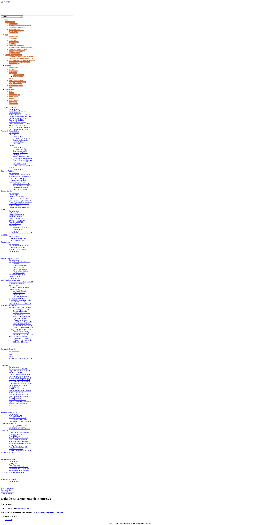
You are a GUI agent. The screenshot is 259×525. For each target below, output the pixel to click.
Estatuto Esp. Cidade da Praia (18, 198)
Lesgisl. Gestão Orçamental (22, 324)
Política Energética (15, 398)
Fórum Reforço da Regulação (18, 467)
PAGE (11, 356)
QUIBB (11, 78)
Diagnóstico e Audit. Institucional (19, 262)
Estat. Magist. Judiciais (20, 153)
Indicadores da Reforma (8, 479)
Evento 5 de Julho (13, 33)
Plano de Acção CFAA (20, 331)
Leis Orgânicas (14, 278)
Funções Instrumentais (20, 269)
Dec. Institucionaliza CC (21, 296)
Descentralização (6, 191)
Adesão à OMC (14, 387)
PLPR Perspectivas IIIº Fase (18, 389)
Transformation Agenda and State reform (19, 62)
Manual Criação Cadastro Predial (19, 175)
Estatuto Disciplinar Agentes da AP (20, 441)
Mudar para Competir (16, 372)
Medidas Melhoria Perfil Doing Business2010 (20, 47)
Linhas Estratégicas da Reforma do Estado (20, 25)
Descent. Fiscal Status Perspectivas (20, 207)
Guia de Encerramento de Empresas (48, 512)
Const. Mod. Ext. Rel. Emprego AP (20, 432)
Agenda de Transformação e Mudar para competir (22, 60)
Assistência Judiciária (20, 227)
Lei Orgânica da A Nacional (22, 138)
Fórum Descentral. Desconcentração (20, 202)
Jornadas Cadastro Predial (17, 182)
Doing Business (13, 73)
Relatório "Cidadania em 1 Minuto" (20, 127)
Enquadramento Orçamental (22, 316)
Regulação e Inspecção (8, 459)
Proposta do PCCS (7, 452)
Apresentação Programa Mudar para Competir (21, 58)
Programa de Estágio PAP (9, 423)
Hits (18, 508)
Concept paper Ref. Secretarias (23, 165)
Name (10, 508)
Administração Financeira (9, 305)
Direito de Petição (18, 142)
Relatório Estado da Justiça (21, 156)
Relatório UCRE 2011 (14, 53)
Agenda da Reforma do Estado (17, 27)
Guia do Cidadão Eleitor (16, 120)
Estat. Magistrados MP (20, 151)
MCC (10, 87)
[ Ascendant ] (24, 508)
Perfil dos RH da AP (15, 416)
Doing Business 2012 (18, 76)
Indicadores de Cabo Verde (16, 85)
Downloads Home (7, 490)
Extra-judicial (13, 225)
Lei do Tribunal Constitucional (22, 158)
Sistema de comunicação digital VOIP (21, 282)
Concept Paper (13, 195)
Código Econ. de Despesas (21, 320)
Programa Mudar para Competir (13, 55)
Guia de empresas (13, 104)
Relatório (16, 264)
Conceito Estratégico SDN (17, 238)
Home (6, 20)
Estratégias (4, 365)
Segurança (4, 235)
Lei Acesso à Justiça (19, 164)
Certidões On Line (19, 293)
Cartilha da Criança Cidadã (17, 122)
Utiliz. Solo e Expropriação (17, 178)
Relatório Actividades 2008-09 (22, 325)
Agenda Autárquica (15, 205)
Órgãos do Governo (14, 100)
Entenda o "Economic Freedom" (17, 82)
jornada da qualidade (14, 64)
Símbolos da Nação (15, 113)
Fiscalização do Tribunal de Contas (20, 450)
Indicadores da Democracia (17, 249)
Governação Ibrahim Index (16, 80)
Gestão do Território (7, 171)
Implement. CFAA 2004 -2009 (23, 335)
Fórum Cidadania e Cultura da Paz (20, 125)
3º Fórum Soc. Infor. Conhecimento (20, 358)
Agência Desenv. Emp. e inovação (20, 401)
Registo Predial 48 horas (16, 298)
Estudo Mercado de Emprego (18, 396)
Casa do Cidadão (14, 289)
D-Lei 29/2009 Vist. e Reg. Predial (20, 300)
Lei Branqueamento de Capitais (19, 246)
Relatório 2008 (12, 40)
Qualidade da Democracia (17, 247)
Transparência (5, 242)
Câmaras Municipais (14, 95)
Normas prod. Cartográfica (17, 180)
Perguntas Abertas (18, 273)
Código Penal (13, 213)
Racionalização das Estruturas (10, 258)
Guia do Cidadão (13, 96)
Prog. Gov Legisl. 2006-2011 (18, 369)
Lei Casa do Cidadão (19, 291)
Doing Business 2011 (18, 75)
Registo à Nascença (15, 224)
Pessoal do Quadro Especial (18, 447)
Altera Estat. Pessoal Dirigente (18, 438)
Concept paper (13, 463)
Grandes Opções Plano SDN (18, 240)
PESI (10, 354)
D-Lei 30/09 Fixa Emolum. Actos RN (21, 233)
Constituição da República (17, 111)
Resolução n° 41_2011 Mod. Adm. (20, 304)
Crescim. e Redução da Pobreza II (20, 378)
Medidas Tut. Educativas (17, 220)
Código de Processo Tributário (22, 340)
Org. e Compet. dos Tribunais (22, 162)
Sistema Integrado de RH (9, 412)
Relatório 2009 (12, 44)
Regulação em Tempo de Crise (19, 470)
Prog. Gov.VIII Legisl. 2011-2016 (20, 371)
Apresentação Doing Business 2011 (18, 49)
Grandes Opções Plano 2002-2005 (20, 374)
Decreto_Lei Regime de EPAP (19, 425)
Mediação (16, 231)
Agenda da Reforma (10, 22)
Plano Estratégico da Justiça (18, 403)
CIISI (10, 353)
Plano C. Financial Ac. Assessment (20, 329)
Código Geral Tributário (20, 342)
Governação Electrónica (8, 349)
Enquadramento (13, 24)
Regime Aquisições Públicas (22, 309)
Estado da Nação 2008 (16, 392)
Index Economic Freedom (15, 84)
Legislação (16, 144)
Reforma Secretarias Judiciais (22, 160)
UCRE (6, 35)
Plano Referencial (14, 465)
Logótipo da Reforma (14, 29)
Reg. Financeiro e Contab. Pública (20, 307)
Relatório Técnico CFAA (21, 333)
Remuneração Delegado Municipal (20, 443)
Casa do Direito (18, 229)
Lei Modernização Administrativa (19, 287)
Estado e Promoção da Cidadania (19, 114)
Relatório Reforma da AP (17, 274)
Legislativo (12, 134)
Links (10, 91)
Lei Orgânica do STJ (19, 154)
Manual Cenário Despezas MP (22, 322)
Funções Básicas (18, 267)
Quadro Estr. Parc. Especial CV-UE (20, 383)
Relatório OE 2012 (15, 405)
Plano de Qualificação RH (17, 418)
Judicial (11, 145)
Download (8, 520)
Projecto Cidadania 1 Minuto (18, 118)
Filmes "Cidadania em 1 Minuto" (19, 124)
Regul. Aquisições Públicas (21, 313)
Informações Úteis (9, 89)
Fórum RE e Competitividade (16, 31)
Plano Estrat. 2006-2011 (16, 222)
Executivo (12, 167)
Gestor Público (13, 445)
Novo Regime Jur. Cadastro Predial (20, 176)
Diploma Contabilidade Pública (23, 327)
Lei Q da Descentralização (17, 196)
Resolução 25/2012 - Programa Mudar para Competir (23, 56)
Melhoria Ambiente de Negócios (17, 51)
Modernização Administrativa (10, 280)
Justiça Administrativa (16, 218)
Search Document (6, 494)
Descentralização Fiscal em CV (19, 204)
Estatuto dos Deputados (20, 140)
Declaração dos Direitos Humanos (20, 116)
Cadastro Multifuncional (20, 187)
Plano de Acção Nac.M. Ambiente (20, 391)
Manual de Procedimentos (17, 427)
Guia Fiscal (12, 98)
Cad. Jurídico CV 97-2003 (21, 184)
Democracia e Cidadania (8, 107)
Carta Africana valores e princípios (20, 421)
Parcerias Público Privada (17, 284)
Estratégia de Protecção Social (18, 394)
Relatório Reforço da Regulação (19, 468)
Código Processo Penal (16, 215)
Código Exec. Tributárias (21, 338)
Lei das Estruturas (14, 276)
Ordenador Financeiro (20, 311)
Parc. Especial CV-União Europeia (20, 381)
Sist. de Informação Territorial (22, 185)
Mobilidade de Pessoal (16, 449)
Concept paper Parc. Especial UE (19, 380)
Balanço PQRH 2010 (20, 420)
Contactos (11, 93)
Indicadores (8, 65)
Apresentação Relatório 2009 (16, 45)
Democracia (12, 69)
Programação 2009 (14, 42)
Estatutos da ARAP (19, 315)
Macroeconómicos (13, 71)
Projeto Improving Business (18, 385)
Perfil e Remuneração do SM (18, 440)
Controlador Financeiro (20, 318)
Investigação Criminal (16, 216)
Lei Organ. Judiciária (19, 149)
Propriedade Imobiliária (20, 189)
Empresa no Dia (18, 294)
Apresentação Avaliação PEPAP (19, 429)
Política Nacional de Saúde (17, 400)
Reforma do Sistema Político (10, 131)
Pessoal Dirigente (14, 436)
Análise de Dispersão (20, 265)
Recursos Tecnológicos (20, 271)
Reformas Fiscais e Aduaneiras (19, 336)
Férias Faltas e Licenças (16, 434)
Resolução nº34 (13, 38)
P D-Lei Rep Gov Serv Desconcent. (20, 200)
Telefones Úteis (13, 102)
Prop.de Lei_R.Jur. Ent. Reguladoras (12, 472)
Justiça (3, 209)
